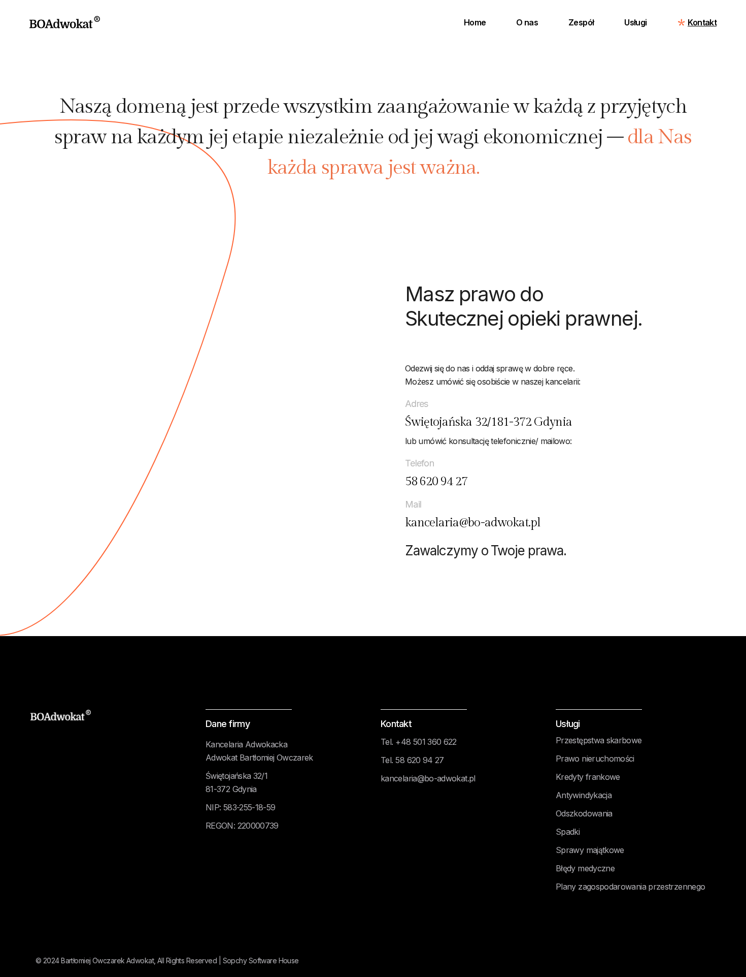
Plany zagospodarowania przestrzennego (630, 886)
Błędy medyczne (585, 868)
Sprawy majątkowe (590, 850)
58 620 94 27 (436, 482)
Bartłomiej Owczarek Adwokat (107, 960)
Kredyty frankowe (588, 777)
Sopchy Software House (261, 960)
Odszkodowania (584, 813)
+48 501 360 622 (425, 742)
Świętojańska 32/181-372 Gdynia (488, 422)
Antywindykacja (584, 795)
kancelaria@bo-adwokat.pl (472, 523)
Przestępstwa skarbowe (599, 740)
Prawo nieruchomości (595, 758)
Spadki (568, 832)
